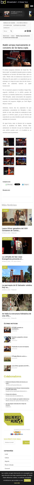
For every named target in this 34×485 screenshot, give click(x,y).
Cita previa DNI (7, 25)
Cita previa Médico (22, 23)
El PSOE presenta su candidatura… (17, 328)
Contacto (6, 28)
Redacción (14, 233)
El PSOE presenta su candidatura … (16, 12)
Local (4, 267)
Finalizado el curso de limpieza (20, 346)
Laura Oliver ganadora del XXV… (21, 365)
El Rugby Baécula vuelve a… (19, 356)
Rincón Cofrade (7, 238)
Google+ (30, 31)
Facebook (27, 31)
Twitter (25, 31)
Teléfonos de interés (19, 25)
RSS (27, 6)
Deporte (7, 461)
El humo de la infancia (11, 394)
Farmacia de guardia (9, 23)
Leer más (17, 483)
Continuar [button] (27, 480)
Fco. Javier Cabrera (16, 261)
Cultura (12, 36)
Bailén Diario (6, 36)
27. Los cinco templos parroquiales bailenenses (17, 399)
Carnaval (7, 468)
